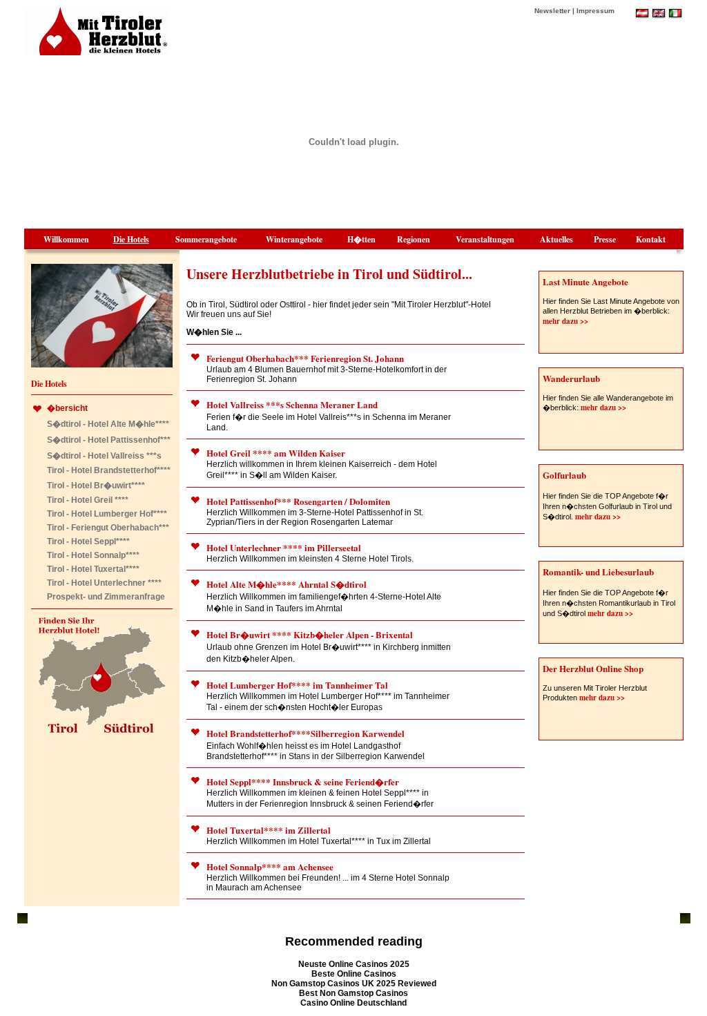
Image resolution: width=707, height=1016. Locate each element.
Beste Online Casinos (353, 974)
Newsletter (552, 11)
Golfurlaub (564, 474)
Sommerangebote (206, 239)
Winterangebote (294, 239)
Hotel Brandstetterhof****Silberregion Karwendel (305, 733)
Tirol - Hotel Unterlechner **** (104, 583)
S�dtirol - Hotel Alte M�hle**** (108, 424)
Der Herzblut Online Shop (593, 668)
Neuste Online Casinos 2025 (353, 964)
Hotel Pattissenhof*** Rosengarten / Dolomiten (298, 501)
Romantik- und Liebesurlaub (598, 571)
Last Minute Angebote (585, 281)
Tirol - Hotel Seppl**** (88, 541)
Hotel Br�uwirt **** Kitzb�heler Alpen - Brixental (309, 634)
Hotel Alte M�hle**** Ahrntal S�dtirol (286, 584)
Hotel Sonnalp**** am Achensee (269, 866)
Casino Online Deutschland (353, 1003)
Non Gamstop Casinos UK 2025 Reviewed (353, 983)
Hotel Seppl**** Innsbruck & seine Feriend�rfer (302, 781)
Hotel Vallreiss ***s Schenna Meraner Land (292, 404)
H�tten (361, 239)
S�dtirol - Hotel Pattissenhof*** (109, 440)
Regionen (413, 239)
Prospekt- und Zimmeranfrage (106, 597)
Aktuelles (556, 239)
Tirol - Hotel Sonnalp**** (93, 555)
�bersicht (67, 408)
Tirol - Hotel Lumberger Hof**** (107, 514)
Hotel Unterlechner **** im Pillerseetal (283, 547)
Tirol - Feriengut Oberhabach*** (108, 528)
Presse (605, 239)
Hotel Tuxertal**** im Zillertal (268, 829)
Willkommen (66, 239)
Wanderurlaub (571, 378)
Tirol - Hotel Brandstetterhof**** (109, 470)
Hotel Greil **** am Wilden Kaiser (275, 452)
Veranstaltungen (485, 239)
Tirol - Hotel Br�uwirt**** (96, 485)
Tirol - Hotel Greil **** (87, 500)
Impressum (595, 11)
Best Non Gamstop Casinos (353, 993)
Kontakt (651, 239)
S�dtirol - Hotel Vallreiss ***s (104, 456)
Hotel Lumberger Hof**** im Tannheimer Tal (297, 684)
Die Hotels (131, 239)
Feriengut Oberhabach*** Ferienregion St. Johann (305, 358)
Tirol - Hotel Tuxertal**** (93, 569)
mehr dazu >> (565, 321)
